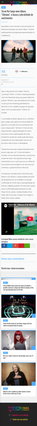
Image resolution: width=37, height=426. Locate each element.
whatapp (27, 245)
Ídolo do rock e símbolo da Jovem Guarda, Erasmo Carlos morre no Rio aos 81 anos (16, 393)
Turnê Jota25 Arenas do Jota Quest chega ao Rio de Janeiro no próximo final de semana (17, 325)
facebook (4, 245)
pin (21, 245)
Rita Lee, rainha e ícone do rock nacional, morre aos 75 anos (18, 357)
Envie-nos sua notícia (20, 419)
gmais (15, 245)
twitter (10, 245)
